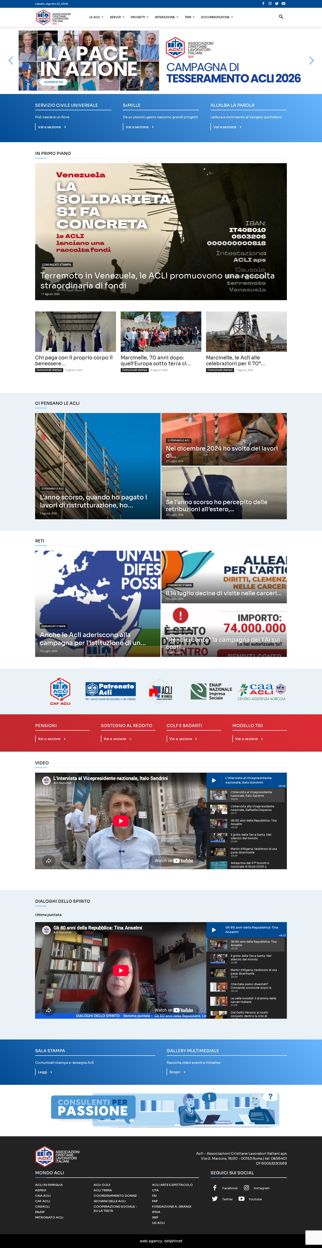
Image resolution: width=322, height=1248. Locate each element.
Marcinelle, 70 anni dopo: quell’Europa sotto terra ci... (156, 361)
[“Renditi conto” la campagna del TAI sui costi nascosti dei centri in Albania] (224, 630)
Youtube (255, 1199)
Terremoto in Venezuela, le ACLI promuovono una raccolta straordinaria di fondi (157, 281)
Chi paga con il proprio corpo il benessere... (74, 361)
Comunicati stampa (56, 264)
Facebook (230, 1188)
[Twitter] (276, 3)
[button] (281, 17)
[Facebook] (263, 3)
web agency (151, 1241)
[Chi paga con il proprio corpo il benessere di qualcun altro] (75, 331)
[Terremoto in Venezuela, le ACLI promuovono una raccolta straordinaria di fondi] (161, 231)
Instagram (262, 1188)
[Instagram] (270, 3)
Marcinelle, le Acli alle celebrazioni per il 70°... (235, 361)
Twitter (227, 1199)
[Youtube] (283, 3)
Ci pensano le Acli (52, 488)
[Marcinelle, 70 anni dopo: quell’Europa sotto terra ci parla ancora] (161, 331)
